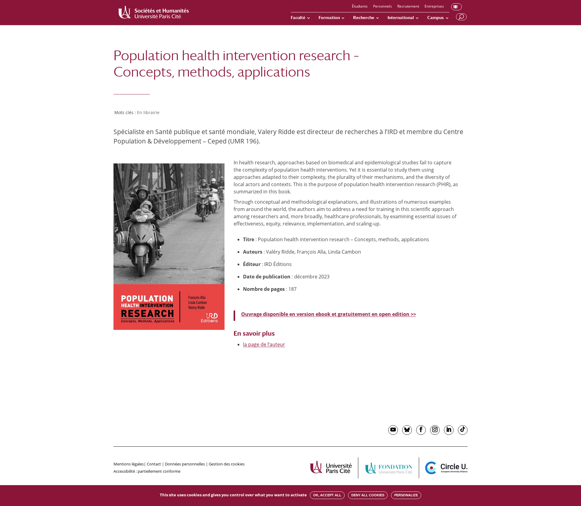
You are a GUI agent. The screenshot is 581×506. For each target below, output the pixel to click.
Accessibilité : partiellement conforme (146, 471)
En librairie (148, 112)
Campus (435, 17)
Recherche (363, 17)
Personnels (382, 7)
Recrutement (408, 7)
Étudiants (360, 7)
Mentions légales (128, 464)
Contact (154, 464)
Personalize (406, 495)
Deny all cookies (367, 495)
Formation (329, 17)
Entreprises (434, 7)
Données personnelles (185, 464)
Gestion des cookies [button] (227, 464)
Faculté (298, 17)
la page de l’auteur (264, 344)
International (401, 17)
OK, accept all (327, 495)
